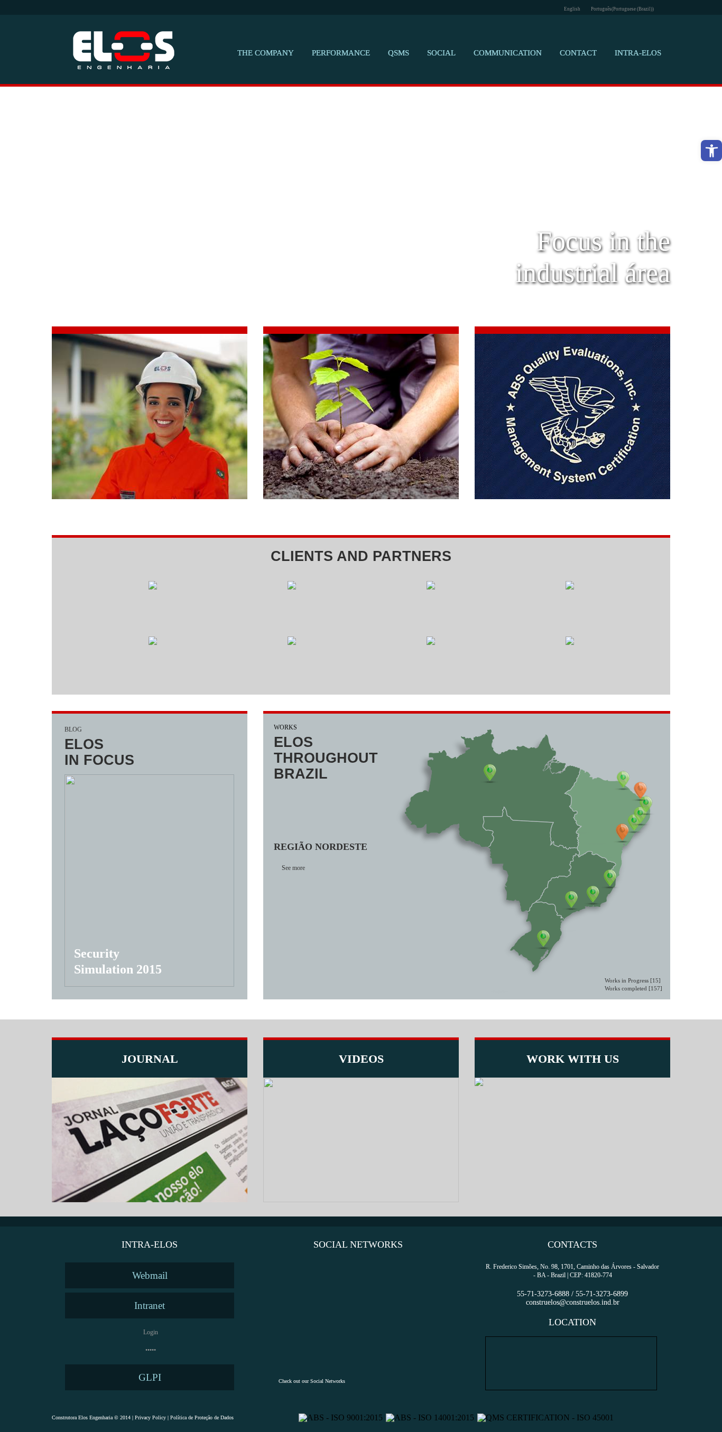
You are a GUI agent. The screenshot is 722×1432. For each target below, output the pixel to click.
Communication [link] (508, 53)
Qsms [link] (398, 53)
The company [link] (265, 53)
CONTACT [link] (578, 53)
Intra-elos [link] (638, 53)
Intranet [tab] (149, 1305)
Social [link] (441, 53)
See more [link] (293, 868)
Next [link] (658, 205)
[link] (711, 150)
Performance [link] (341, 53)
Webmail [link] (150, 1275)
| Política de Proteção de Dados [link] (200, 1417)
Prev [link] (64, 205)
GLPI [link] (149, 1377)
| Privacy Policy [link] (148, 1417)
